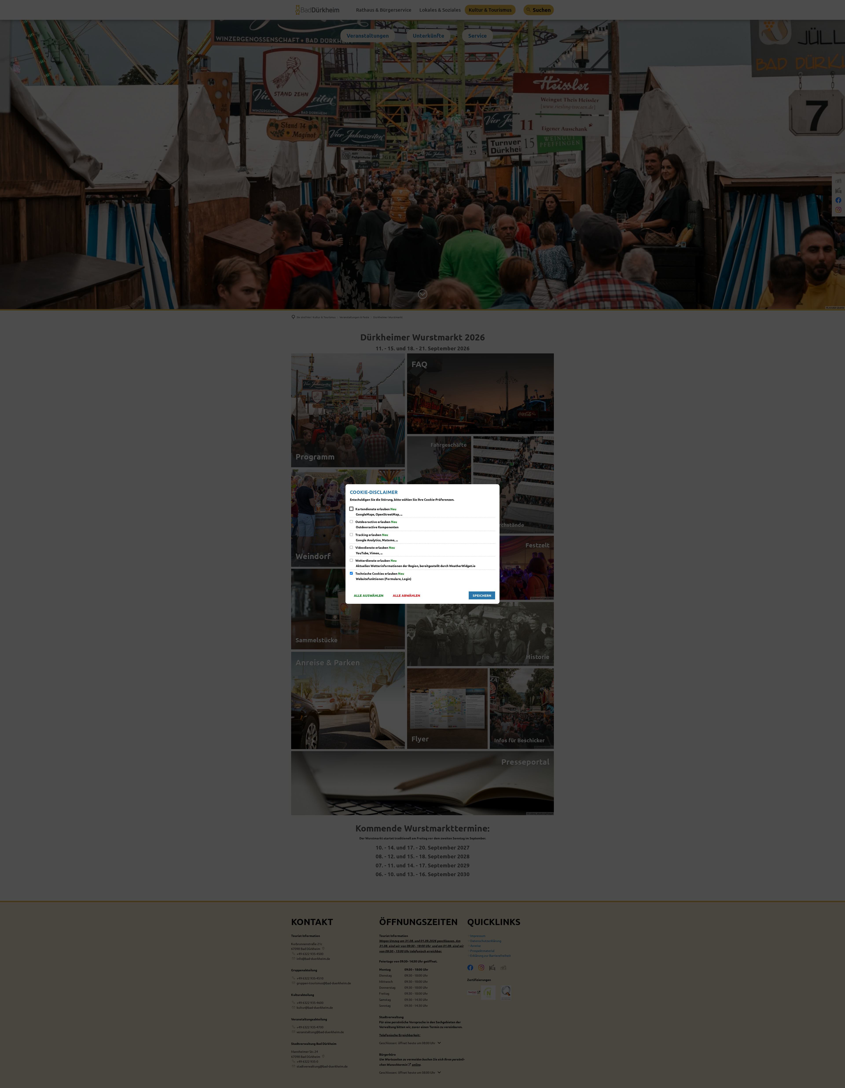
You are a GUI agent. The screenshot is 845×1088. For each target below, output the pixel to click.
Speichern (482, 595)
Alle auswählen (368, 595)
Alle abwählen (406, 595)
